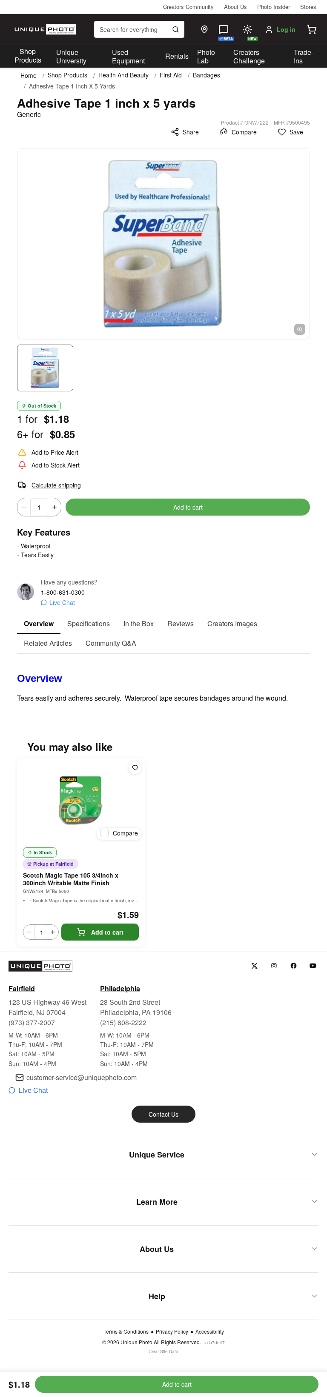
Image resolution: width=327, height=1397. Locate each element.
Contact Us (163, 1114)
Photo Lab (206, 56)
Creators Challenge (249, 56)
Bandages (206, 75)
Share (191, 132)
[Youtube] (313, 966)
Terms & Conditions (126, 1331)
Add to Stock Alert (56, 465)
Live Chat (62, 602)
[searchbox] (139, 29)
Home (28, 75)
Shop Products (27, 55)
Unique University (71, 56)
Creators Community (188, 7)
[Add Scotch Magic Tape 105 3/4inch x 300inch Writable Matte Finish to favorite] (135, 767)
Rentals (177, 56)
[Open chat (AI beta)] (223, 29)
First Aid (171, 75)
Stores (308, 7)
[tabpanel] (163, 678)
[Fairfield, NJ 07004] (204, 29)
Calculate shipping (56, 485)
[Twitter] (254, 966)
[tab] (38, 624)
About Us (235, 7)
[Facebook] (293, 966)
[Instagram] (274, 966)
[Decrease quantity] (23, 507)
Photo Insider (273, 7)
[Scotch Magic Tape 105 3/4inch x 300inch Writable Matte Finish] (81, 800)
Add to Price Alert (55, 452)
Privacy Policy (172, 1331)
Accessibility (209, 1331)
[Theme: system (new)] (247, 29)
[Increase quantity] (54, 507)
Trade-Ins (303, 56)
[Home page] (44, 29)
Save (296, 132)
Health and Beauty (123, 75)
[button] (312, 29)
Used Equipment (128, 56)
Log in (286, 29)
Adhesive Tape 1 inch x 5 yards (72, 86)
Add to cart (188, 507)
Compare (244, 132)
